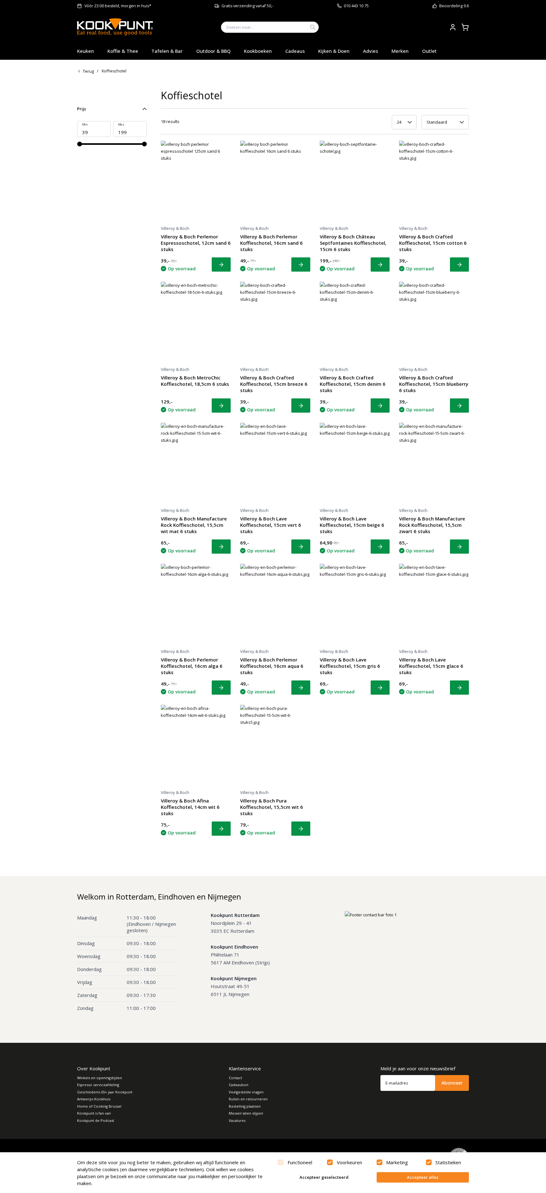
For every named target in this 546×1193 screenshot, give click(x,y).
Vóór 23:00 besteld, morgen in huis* (117, 6)
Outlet (429, 51)
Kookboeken (258, 51)
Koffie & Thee (122, 51)
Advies (370, 51)
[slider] (79, 144)
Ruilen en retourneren (248, 1099)
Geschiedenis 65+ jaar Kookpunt (104, 1092)
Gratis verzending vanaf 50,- (247, 6)
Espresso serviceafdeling (98, 1084)
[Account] (453, 27)
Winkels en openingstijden (99, 1077)
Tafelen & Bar (167, 51)
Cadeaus (295, 51)
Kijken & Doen (333, 51)
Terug (88, 71)
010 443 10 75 (356, 6)
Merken (400, 51)
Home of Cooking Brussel (99, 1106)
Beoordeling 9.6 (454, 6)
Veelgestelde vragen (246, 1092)
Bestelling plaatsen (245, 1106)
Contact (235, 1077)
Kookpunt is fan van (94, 1113)
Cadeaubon (238, 1084)
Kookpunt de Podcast (95, 1120)
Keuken (85, 51)
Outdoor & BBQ (213, 51)
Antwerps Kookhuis (93, 1099)
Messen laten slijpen (246, 1113)
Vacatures (237, 1120)
